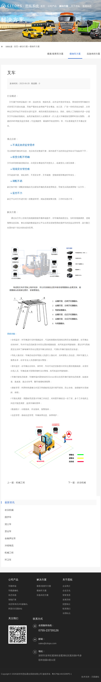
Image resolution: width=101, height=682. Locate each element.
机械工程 (20, 482)
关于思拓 (75, 6)
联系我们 (66, 609)
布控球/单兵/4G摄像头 (18, 604)
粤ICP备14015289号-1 (62, 674)
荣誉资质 (66, 595)
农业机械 (81, 482)
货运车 (8, 531)
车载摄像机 (13, 591)
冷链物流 (9, 545)
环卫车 (8, 560)
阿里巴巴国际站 (15, 609)
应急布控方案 (93, 54)
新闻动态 (87, 6)
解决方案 (63, 6)
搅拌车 (8, 517)
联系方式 (38, 618)
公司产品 (52, 6)
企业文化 (66, 591)
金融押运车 (10, 538)
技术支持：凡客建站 (89, 677)
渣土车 (8, 524)
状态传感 (12, 595)
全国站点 (66, 613)
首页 (43, 6)
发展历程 (66, 600)
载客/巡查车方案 (55, 54)
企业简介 (66, 586)
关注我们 (13, 618)
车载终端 (12, 586)
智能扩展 (12, 600)
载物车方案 (35, 46)
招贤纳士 (66, 604)
